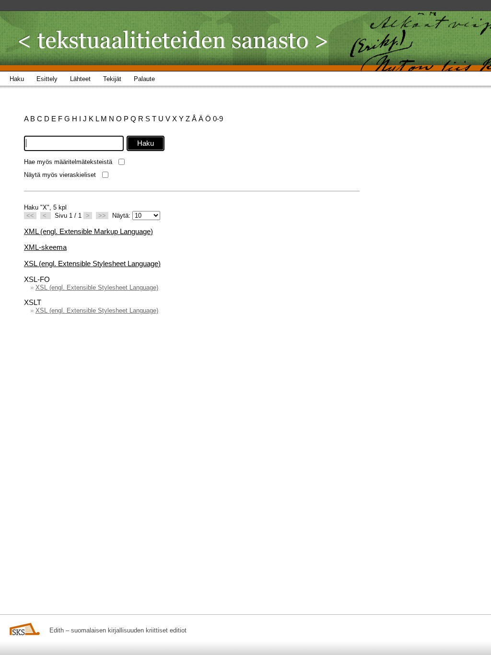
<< (30, 215)
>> (102, 215)
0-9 (218, 119)
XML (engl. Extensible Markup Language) (88, 231)
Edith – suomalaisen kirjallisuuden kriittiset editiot (118, 630)
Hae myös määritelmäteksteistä (68, 161)
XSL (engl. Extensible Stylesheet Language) (92, 263)
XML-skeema (45, 247)
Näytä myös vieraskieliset (60, 174)
